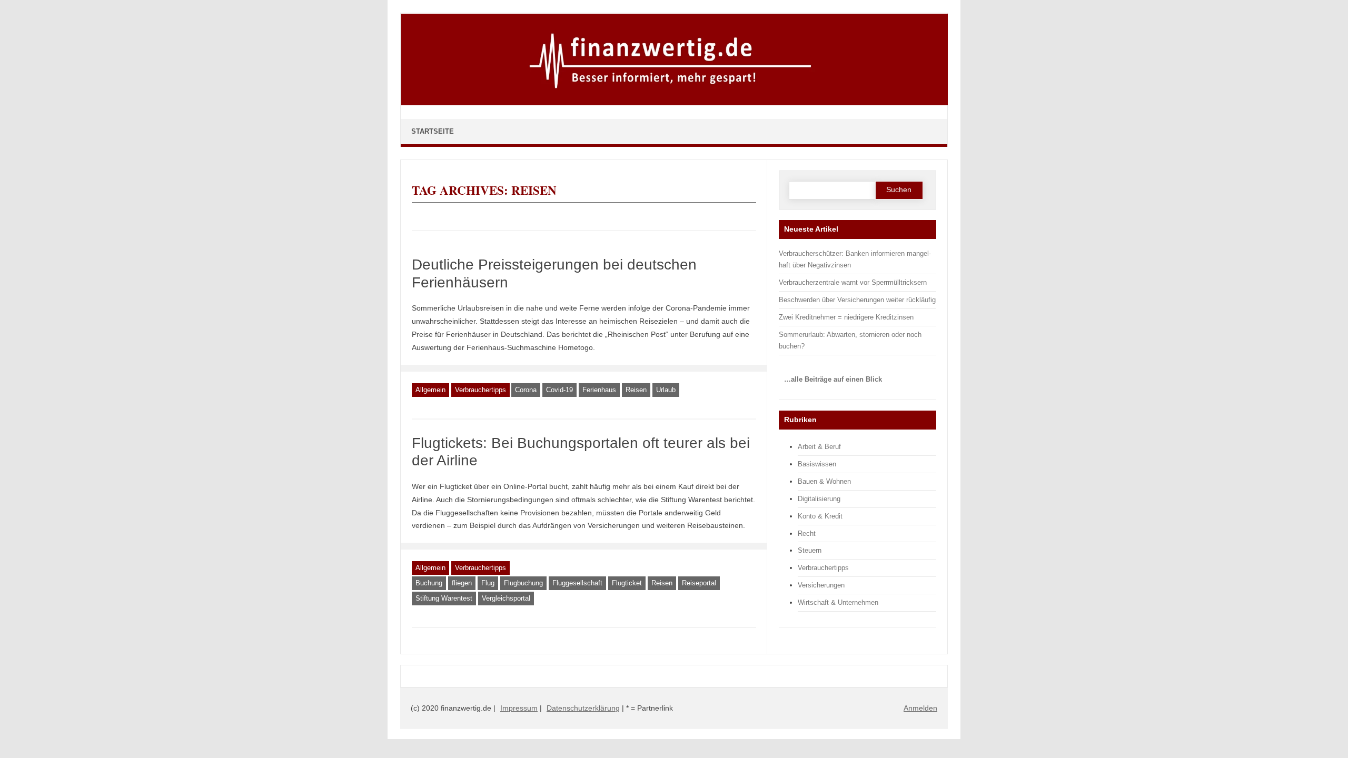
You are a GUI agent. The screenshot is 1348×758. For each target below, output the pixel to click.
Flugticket (627, 583)
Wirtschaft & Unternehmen (838, 602)
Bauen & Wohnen (824, 481)
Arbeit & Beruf (819, 447)
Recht (807, 533)
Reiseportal (699, 583)
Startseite (432, 131)
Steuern (809, 550)
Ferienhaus (599, 390)
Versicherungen (821, 585)
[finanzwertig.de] (674, 103)
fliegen (462, 583)
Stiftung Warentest (443, 598)
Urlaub (666, 390)
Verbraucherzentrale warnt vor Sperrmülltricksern (853, 282)
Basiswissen (817, 464)
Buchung (428, 583)
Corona (526, 390)
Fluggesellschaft (577, 583)
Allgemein (430, 390)
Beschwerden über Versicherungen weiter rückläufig (857, 300)
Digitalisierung (819, 499)
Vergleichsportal (506, 598)
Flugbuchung (523, 583)
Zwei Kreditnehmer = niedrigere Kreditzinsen (846, 317)
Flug (487, 583)
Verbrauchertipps (480, 390)
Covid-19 (559, 390)
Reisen (636, 390)
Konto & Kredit (820, 516)
